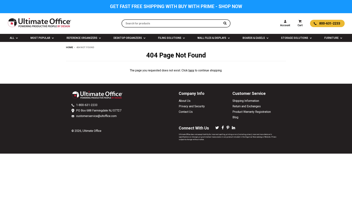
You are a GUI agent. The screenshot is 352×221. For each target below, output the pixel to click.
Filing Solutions (170, 37)
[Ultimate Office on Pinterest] (228, 128)
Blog (235, 117)
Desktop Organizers (127, 37)
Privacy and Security (192, 106)
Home (69, 47)
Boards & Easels (254, 37)
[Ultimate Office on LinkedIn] (233, 128)
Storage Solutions (295, 37)
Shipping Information (245, 101)
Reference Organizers (82, 37)
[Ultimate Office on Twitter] (217, 128)
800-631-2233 (329, 23)
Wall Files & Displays (212, 37)
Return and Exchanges (246, 106)
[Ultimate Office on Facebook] (223, 128)
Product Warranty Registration (251, 112)
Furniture (331, 37)
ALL (12, 37)
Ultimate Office (91, 131)
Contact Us (186, 112)
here (191, 70)
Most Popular (40, 37)
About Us (184, 101)
